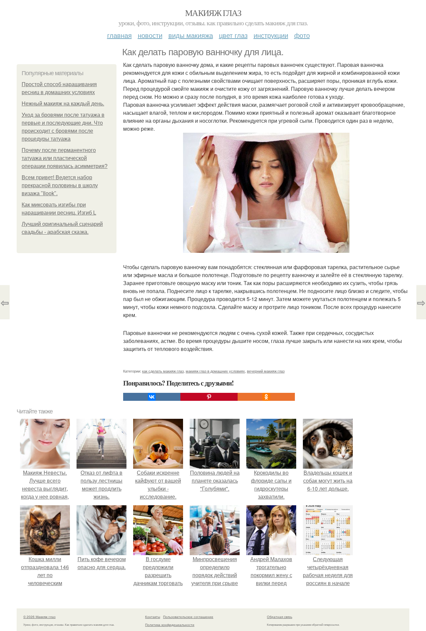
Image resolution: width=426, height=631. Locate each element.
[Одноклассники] (266, 397)
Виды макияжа (190, 35)
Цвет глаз (233, 35)
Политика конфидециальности (169, 624)
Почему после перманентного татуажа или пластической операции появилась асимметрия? (64, 158)
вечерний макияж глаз (266, 371)
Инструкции (271, 35)
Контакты (152, 616)
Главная (119, 35)
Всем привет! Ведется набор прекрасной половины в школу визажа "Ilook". (60, 185)
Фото (302, 35)
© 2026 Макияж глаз (39, 616)
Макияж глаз (213, 12)
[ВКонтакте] (151, 397)
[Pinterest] (209, 397)
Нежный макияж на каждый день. (63, 103)
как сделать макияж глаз (163, 371)
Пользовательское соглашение (188, 616)
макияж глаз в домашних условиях (215, 371)
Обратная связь (279, 616)
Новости (150, 35)
